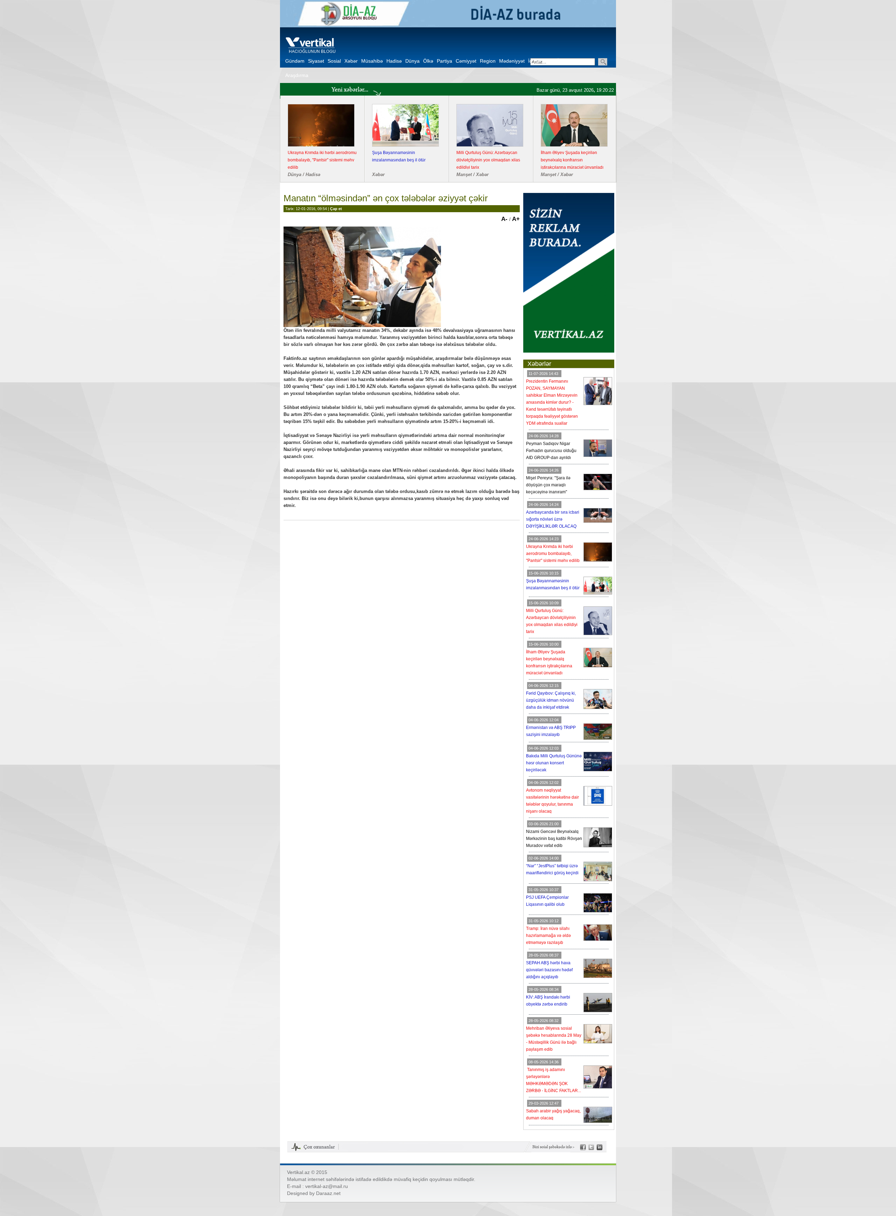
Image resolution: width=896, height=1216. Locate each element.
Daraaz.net (328, 1193)
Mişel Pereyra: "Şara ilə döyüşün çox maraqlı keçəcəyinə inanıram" (548, 484)
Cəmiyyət (466, 61)
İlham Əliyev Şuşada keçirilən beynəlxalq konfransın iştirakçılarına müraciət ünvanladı (572, 160)
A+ (516, 219)
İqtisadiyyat (540, 61)
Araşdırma (296, 75)
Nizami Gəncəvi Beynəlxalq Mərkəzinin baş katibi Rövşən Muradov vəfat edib (554, 838)
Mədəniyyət (512, 61)
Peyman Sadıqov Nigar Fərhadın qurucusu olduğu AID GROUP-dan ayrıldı (551, 450)
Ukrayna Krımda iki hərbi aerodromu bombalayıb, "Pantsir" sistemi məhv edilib (322, 160)
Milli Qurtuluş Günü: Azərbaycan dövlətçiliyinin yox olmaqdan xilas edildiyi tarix (488, 160)
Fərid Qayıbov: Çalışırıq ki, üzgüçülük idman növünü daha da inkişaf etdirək (551, 700)
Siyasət (316, 61)
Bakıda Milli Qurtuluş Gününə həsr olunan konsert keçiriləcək (554, 762)
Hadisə (394, 61)
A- (505, 219)
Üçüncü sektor (572, 61)
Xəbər (351, 61)
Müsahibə (372, 61)
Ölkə (428, 61)
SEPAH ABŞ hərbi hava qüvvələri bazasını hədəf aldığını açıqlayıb (549, 969)
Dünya (412, 61)
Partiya (444, 61)
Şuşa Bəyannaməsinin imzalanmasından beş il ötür (399, 156)
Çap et (336, 209)
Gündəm (294, 61)
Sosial (334, 61)
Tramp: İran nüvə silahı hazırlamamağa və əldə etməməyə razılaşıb (548, 935)
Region (488, 61)
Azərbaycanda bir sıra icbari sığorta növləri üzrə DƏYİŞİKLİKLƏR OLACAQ (552, 519)
